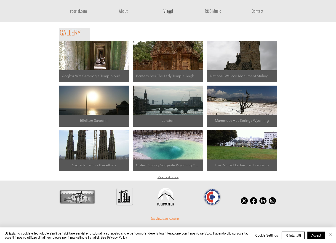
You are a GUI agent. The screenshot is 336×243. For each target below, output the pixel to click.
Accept (316, 235)
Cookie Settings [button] (266, 235)
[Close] (330, 235)
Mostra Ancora (168, 177)
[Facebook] (253, 200)
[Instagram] (272, 200)
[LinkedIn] (263, 200)
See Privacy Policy (114, 237)
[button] (94, 61)
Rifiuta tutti (293, 235)
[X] (244, 200)
